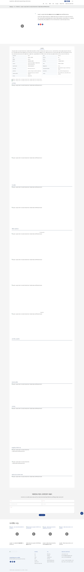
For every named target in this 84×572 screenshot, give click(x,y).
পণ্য (14, 6)
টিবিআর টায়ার (18, 6)
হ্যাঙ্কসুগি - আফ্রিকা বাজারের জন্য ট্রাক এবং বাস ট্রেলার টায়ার (66, 544)
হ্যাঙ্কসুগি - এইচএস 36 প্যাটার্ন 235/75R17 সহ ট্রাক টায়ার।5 (16, 544)
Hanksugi (11, 6)
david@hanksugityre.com (67, 555)
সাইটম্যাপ (26, 570)
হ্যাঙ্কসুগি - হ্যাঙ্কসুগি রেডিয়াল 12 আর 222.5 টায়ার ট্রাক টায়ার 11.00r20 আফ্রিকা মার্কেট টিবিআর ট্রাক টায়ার (35, 6)
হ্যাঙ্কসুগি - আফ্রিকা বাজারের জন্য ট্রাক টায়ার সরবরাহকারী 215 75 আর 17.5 (49, 544)
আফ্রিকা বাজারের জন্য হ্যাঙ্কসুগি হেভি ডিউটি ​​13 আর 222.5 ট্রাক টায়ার (33, 544)
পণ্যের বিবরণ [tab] (42, 48)
